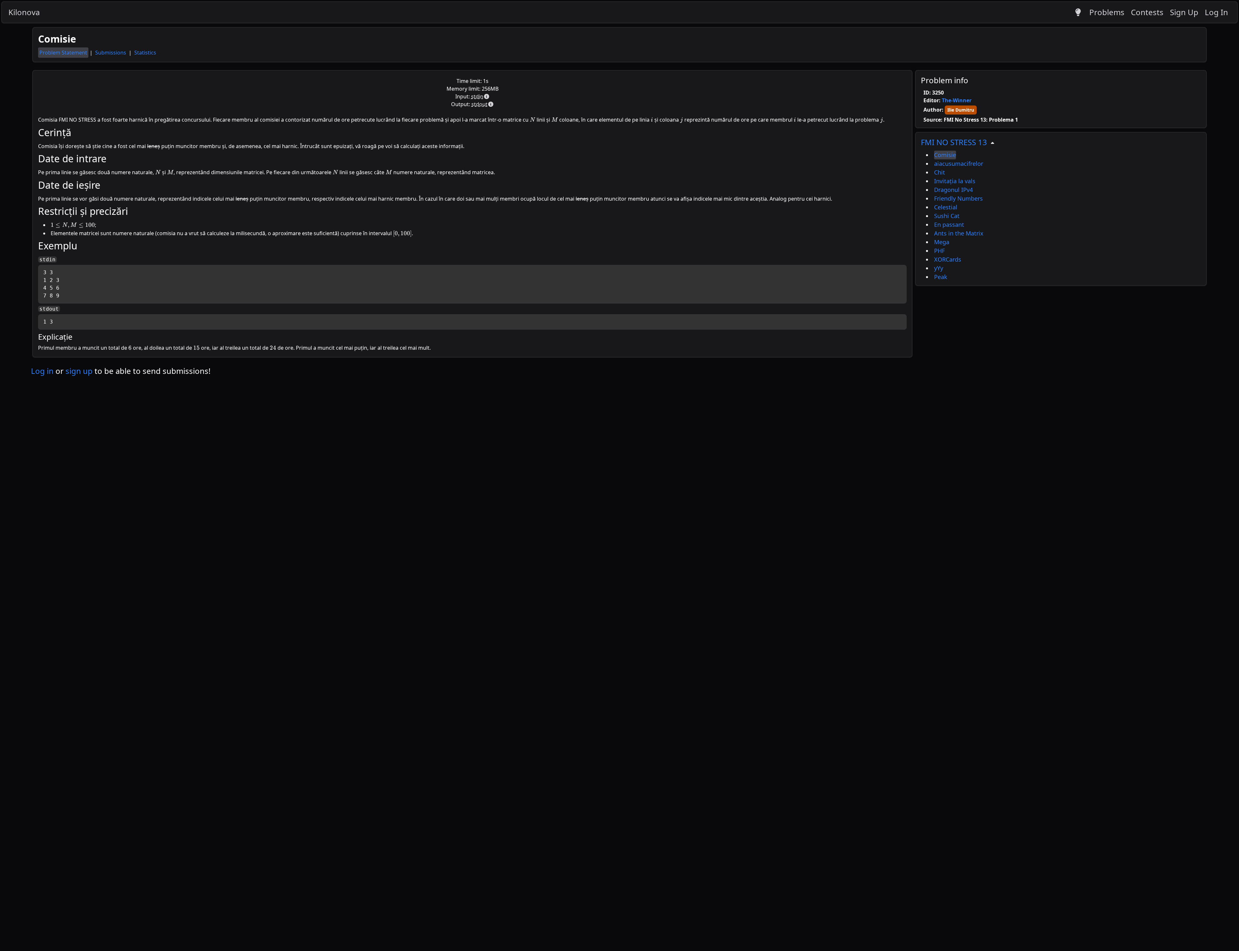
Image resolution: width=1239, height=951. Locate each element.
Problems (1106, 12)
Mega (941, 242)
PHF (939, 251)
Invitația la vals (954, 181)
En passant (949, 224)
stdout (479, 104)
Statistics (145, 52)
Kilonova (24, 12)
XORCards (947, 259)
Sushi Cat (947, 216)
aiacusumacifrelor (958, 163)
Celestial (945, 207)
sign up (79, 370)
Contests (1147, 12)
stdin (477, 96)
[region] (1061, 209)
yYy (938, 268)
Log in (42, 370)
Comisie (945, 155)
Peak (940, 277)
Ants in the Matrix (958, 233)
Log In (1216, 12)
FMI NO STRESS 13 (954, 142)
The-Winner (957, 100)
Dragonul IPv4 (953, 190)
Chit (939, 172)
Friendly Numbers (958, 198)
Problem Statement (63, 52)
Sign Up (1184, 12)
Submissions (111, 52)
